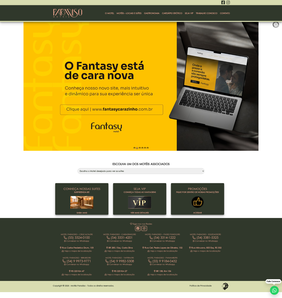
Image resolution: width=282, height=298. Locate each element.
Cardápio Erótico (172, 13)
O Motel (109, 13)
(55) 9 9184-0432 (164, 261)
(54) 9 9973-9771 (78, 261)
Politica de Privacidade (201, 285)
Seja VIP (189, 13)
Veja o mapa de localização (78, 251)
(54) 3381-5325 (207, 237)
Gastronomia (151, 13)
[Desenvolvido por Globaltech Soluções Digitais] (225, 290)
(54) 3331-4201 (121, 237)
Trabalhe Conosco (206, 13)
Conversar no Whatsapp (77, 241)
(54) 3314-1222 (164, 237)
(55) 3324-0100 (78, 237)
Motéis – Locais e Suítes (129, 13)
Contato (225, 13)
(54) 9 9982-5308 (121, 261)
